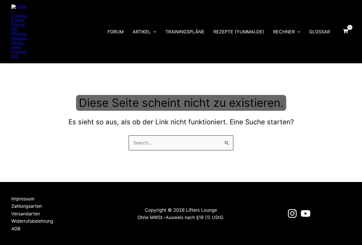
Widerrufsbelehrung (32, 221)
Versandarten (25, 213)
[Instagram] (292, 213)
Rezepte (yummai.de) (239, 31)
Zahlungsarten (26, 206)
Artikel (142, 31)
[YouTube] (306, 213)
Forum (115, 31)
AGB (15, 228)
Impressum (23, 198)
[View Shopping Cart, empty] (345, 32)
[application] (153, 31)
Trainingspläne (184, 31)
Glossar (319, 31)
